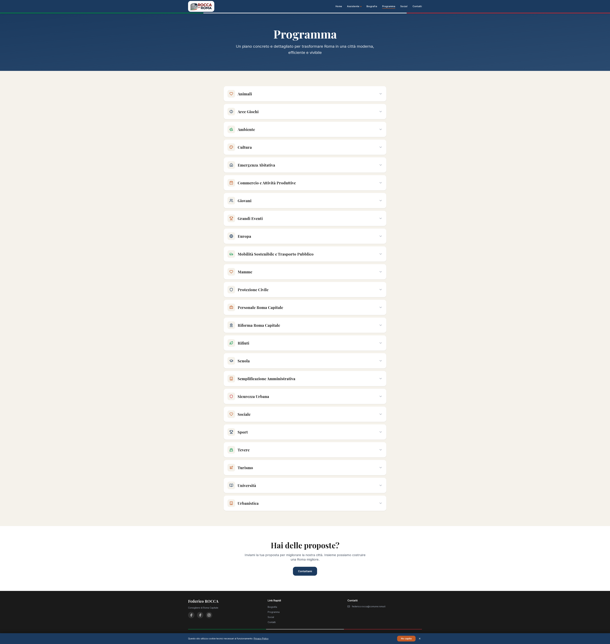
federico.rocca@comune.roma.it (368, 606)
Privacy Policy (261, 638)
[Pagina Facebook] (200, 615)
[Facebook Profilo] (191, 615)
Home (339, 6)
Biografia (371, 6)
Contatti (417, 6)
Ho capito (406, 638)
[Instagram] (209, 615)
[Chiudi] (419, 638)
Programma (388, 6)
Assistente (353, 6)
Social (403, 6)
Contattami (305, 571)
